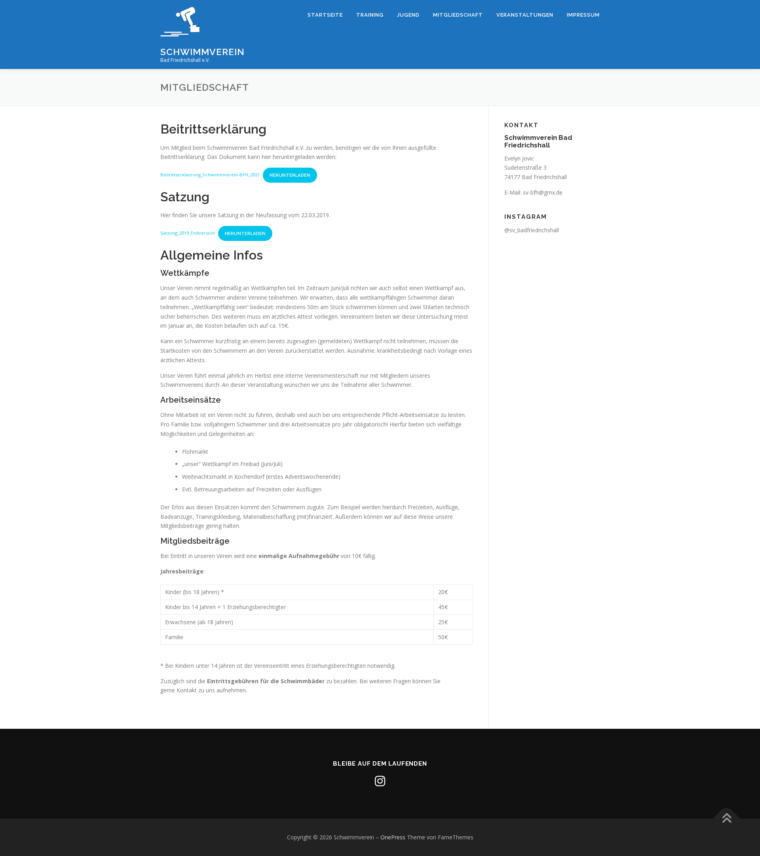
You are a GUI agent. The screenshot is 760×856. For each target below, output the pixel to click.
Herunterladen (290, 175)
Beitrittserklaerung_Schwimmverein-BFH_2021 (210, 175)
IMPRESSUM (583, 15)
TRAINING (370, 15)
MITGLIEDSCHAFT (458, 15)
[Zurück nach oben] (726, 818)
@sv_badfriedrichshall (531, 230)
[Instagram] (380, 781)
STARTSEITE (325, 15)
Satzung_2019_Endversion (187, 233)
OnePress (392, 837)
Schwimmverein (202, 51)
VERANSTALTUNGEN (524, 15)
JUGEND (408, 15)
